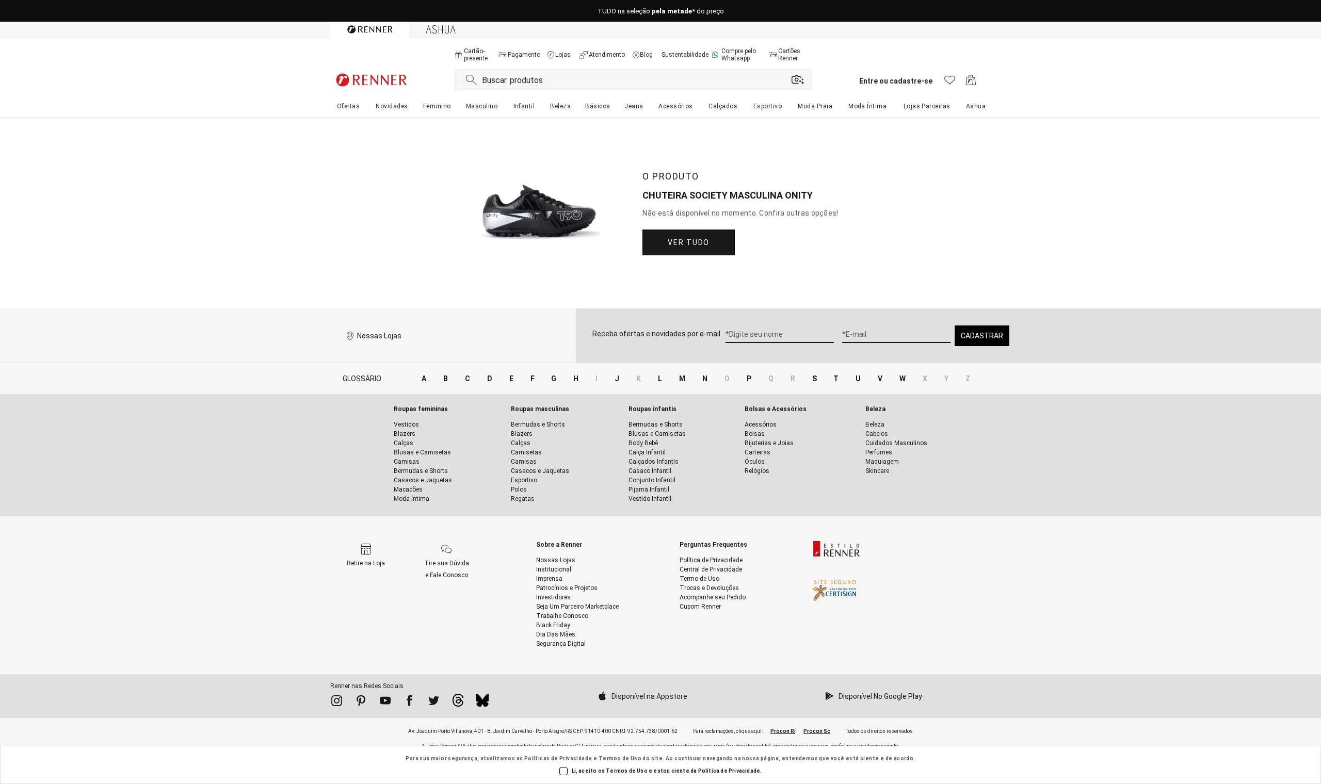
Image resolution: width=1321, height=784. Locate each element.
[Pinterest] (361, 702)
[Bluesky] (482, 703)
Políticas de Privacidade (558, 758)
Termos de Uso (620, 758)
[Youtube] (385, 702)
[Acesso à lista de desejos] (949, 83)
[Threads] (458, 703)
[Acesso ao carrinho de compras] (970, 83)
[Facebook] (409, 702)
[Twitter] (433, 702)
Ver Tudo (688, 242)
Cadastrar (982, 336)
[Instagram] (336, 702)
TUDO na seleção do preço (661, 11)
